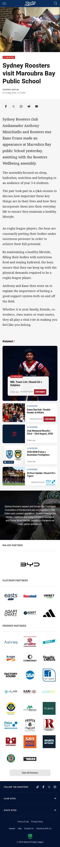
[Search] (55, 3)
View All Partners (30, 772)
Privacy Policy (37, 821)
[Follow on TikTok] (37, 787)
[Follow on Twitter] (49, 787)
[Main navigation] (4, 3)
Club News (9, 57)
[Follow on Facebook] (43, 787)
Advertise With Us (43, 828)
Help (20, 828)
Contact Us (29, 828)
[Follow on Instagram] (55, 787)
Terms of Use (23, 821)
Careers (12, 828)
